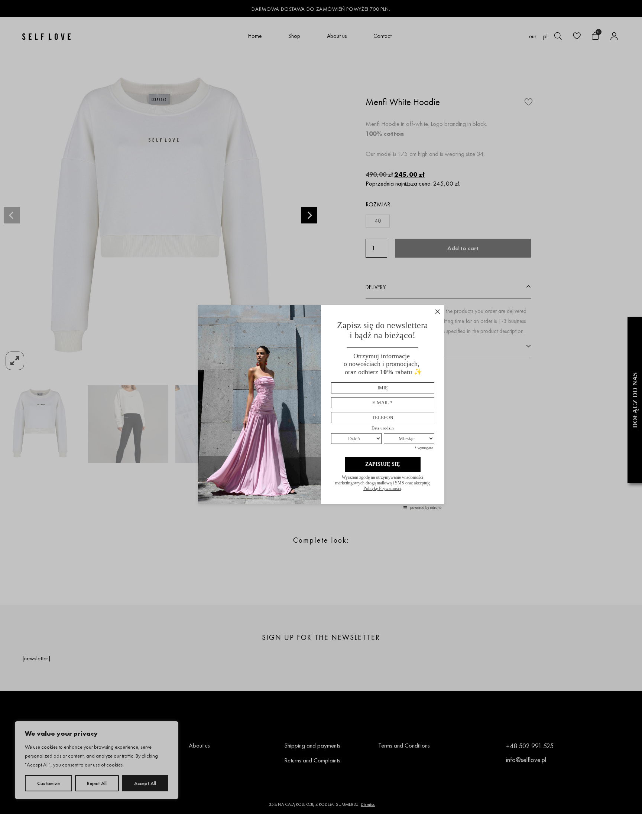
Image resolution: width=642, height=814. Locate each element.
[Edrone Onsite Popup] (321, 407)
